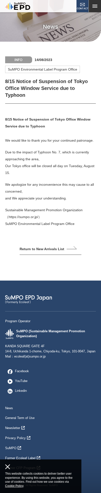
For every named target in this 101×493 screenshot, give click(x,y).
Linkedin (21, 391)
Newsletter (12, 428)
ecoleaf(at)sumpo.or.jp (30, 356)
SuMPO (10, 448)
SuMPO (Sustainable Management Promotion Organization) (50, 333)
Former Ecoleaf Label (20, 458)
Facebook (22, 371)
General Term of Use (20, 418)
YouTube (21, 381)
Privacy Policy (15, 438)
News (9, 408)
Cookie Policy (14, 486)
